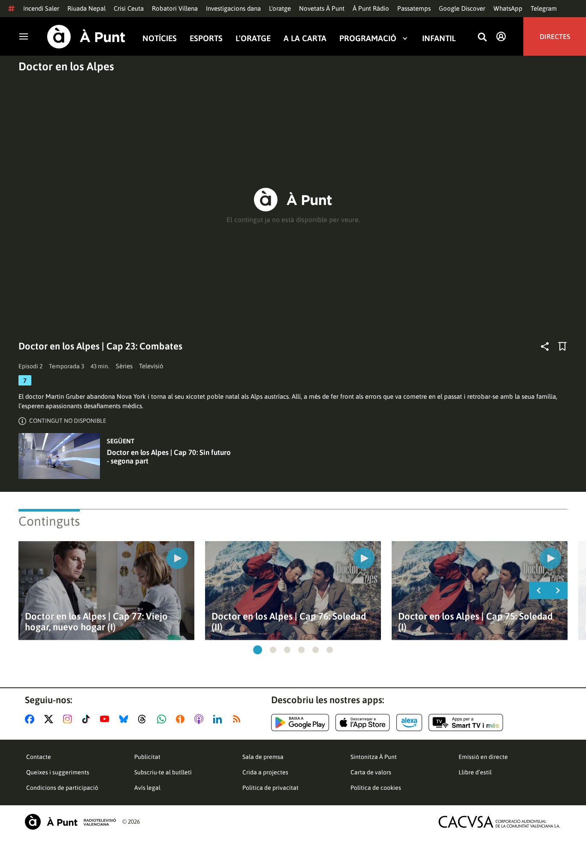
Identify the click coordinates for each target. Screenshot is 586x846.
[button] (257, 649)
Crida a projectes (265, 772)
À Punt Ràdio (371, 8)
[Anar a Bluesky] (125, 719)
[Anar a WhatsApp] (163, 719)
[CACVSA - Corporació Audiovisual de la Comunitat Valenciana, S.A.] (499, 822)
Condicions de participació (62, 787)
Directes (555, 36)
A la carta (305, 37)
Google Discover (462, 8)
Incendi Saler (41, 8)
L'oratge (280, 8)
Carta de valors (370, 772)
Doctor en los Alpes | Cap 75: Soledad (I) (475, 621)
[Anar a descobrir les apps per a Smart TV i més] (466, 722)
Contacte (38, 756)
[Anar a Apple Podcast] (200, 719)
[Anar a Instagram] (69, 719)
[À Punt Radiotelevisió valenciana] (70, 822)
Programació (367, 37)
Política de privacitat (270, 787)
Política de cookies (375, 787)
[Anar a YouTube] (106, 719)
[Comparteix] (545, 346)
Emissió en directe (483, 756)
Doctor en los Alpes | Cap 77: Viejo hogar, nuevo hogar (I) (96, 621)
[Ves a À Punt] (86, 36)
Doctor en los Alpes (66, 66)
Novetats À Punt (321, 8)
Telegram (544, 8)
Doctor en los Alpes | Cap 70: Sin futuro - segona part (169, 456)
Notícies (159, 37)
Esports (206, 37)
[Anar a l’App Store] (362, 722)
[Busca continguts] (482, 37)
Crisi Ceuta (129, 8)
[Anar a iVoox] (182, 719)
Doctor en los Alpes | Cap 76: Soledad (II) (288, 621)
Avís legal (147, 787)
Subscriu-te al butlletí (163, 772)
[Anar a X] (50, 719)
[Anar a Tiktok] (88, 719)
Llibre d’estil (475, 772)
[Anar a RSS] (238, 719)
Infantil (439, 37)
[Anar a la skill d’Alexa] (409, 722)
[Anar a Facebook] (31, 719)
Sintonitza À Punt (373, 756)
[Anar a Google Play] (300, 722)
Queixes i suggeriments (57, 772)
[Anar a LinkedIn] (219, 719)
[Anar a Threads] (144, 719)
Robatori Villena (175, 8)
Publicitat (147, 756)
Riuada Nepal (86, 8)
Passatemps (414, 8)
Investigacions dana (233, 8)
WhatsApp (508, 8)
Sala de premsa (263, 756)
